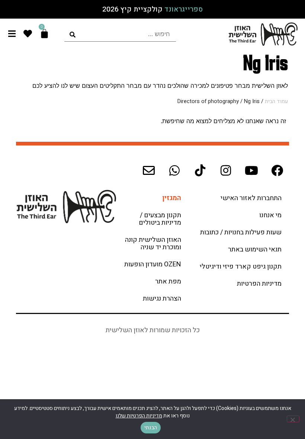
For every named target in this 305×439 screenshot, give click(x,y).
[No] (293, 419)
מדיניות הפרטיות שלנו (139, 416)
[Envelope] (149, 170)
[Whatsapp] (174, 170)
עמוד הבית (276, 101)
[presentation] (120, 34)
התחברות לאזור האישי (251, 198)
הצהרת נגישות (162, 299)
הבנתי (150, 428)
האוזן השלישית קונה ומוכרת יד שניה (153, 243)
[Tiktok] (200, 170)
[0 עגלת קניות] (44, 34)
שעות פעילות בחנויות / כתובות (241, 232)
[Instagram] (226, 170)
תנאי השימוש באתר (255, 249)
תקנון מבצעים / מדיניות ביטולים (160, 219)
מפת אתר (168, 281)
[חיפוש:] (120, 34)
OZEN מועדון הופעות (152, 264)
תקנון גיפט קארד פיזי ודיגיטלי (241, 267)
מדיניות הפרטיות (259, 284)
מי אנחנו (270, 215)
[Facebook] (277, 170)
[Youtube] (251, 170)
